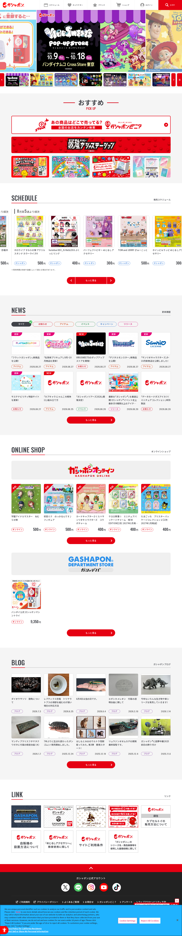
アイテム (64, 323)
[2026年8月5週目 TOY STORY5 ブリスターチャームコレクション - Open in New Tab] (91, 41)
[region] (91, 920)
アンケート (127, 901)
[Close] (177, 920)
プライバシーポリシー (47, 901)
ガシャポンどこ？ (107, 901)
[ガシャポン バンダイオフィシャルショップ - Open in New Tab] (58, 816)
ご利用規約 (24, 901)
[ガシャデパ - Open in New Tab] (26, 816)
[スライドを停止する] (179, 79)
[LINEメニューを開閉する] (78, 887)
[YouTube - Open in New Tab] (104, 887)
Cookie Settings (128, 920)
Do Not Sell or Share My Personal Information (26, 931)
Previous (2, 79)
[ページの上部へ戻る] (91, 868)
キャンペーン (106, 323)
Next (173, 79)
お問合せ (89, 901)
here (18, 912)
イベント (85, 323)
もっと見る (91, 280)
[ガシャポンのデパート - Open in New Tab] (91, 816)
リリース (128, 323)
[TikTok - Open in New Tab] (116, 887)
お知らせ (42, 323)
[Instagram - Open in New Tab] (91, 887)
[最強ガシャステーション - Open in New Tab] (91, 145)
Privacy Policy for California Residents (23, 928)
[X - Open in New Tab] (65, 887)
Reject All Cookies (150, 920)
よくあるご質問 (71, 901)
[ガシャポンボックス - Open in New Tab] (111, 166)
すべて (21, 323)
